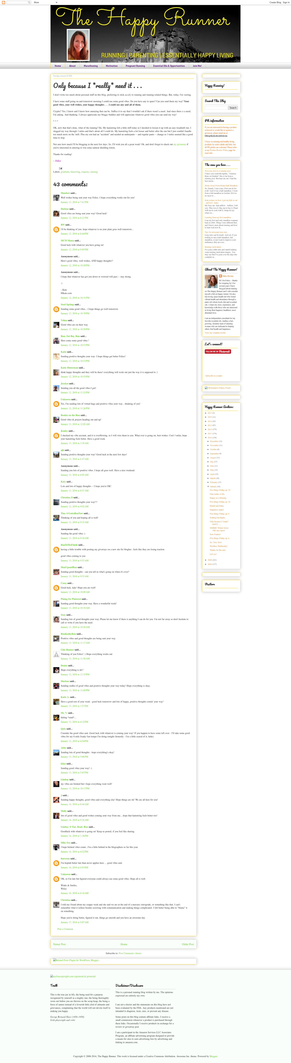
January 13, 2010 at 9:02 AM (74, 506)
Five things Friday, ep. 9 (219, 513)
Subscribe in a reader (213, 375)
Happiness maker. (217, 509)
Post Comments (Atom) (130, 953)
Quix (63, 728)
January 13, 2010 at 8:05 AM (74, 474)
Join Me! (197, 65)
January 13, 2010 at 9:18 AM (74, 538)
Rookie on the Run (70, 415)
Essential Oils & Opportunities (169, 65)
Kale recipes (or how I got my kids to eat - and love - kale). (221, 201)
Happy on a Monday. (218, 497)
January (213, 486)
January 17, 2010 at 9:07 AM (74, 922)
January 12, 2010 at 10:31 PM (75, 297)
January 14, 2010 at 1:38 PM (74, 835)
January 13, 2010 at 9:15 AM (74, 522)
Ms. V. (64, 713)
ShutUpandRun (69, 567)
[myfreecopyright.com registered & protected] (72, 976)
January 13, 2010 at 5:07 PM (74, 772)
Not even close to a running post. (218, 170)
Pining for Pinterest (71, 599)
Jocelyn (64, 383)
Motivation (112, 65)
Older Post (188, 944)
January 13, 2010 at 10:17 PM (75, 788)
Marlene (65, 681)
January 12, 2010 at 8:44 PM (74, 233)
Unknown (66, 399)
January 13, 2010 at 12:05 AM (75, 424)
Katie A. (65, 697)
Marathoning (91, 65)
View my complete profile (215, 332)
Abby (63, 747)
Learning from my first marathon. (218, 217)
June (212, 465)
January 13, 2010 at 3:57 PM (74, 705)
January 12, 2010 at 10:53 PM (75, 360)
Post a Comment (65, 929)
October (213, 449)
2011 (210, 433)
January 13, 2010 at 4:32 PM (74, 721)
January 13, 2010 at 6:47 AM (74, 459)
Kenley (64, 431)
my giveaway (179, 144)
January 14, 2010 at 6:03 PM (74, 867)
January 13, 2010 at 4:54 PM (74, 741)
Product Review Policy (219, 150)
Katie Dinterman (69, 367)
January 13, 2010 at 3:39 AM (74, 443)
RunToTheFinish (69, 545)
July (212, 461)
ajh (62, 450)
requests (85, 171)
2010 (210, 437)
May (212, 469)
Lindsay (65, 779)
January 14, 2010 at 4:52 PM (74, 851)
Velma (64, 320)
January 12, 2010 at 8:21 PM (74, 217)
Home (58, 65)
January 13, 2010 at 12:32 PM (75, 674)
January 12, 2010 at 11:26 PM (75, 408)
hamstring (75, 171)
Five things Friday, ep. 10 (220, 490)
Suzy (63, 614)
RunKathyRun (68, 634)
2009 (210, 559)
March (213, 478)
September (214, 453)
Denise (64, 665)
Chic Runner (67, 649)
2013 (210, 425)
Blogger (213, 1056)
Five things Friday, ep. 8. (220, 538)
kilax (63, 763)
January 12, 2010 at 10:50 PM (75, 329)
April (212, 474)
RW (63, 224)
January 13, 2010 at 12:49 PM (75, 690)
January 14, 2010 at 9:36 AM (74, 819)
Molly (64, 811)
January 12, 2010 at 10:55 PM (75, 376)
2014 (210, 421)
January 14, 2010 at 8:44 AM (74, 804)
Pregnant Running (135, 65)
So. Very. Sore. (216, 542)
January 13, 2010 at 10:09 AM (75, 592)
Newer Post (59, 944)
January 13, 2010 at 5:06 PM (74, 756)
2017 (210, 412)
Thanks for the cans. (218, 550)
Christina (65, 900)
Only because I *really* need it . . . (97, 85)
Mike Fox (65, 842)
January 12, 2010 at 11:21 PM (75, 392)
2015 (210, 417)
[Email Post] (60, 168)
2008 (210, 564)
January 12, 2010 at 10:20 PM (75, 265)
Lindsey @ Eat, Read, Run (74, 827)
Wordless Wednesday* (219, 546)
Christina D (67, 497)
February (214, 482)
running (94, 171)
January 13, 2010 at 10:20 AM (75, 627)
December (214, 441)
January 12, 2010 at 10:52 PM (75, 345)
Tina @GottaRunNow (72, 513)
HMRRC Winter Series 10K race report (219, 529)
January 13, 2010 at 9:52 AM (74, 560)
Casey (64, 583)
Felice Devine (227, 276)
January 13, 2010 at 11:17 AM (75, 642)
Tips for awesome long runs (216, 232)
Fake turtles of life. (217, 494)
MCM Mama (67, 240)
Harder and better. (217, 505)
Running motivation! (213, 246)
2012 (210, 429)
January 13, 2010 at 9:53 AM (74, 576)
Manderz (65, 193)
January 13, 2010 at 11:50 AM (75, 658)
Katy (63, 481)
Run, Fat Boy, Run (70, 336)
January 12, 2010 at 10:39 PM (75, 313)
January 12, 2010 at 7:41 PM (74, 202)
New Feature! (215, 534)
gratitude (65, 171)
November (214, 445)
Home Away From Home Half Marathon (221, 185)
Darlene (65, 209)
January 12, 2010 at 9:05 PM (74, 249)
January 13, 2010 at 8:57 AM (74, 490)
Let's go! (213, 554)
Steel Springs (67, 304)
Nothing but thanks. (218, 517)
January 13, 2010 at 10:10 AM (75, 607)
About (72, 65)
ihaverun (65, 858)
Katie (63, 351)
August (213, 457)
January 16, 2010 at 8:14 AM (74, 893)
